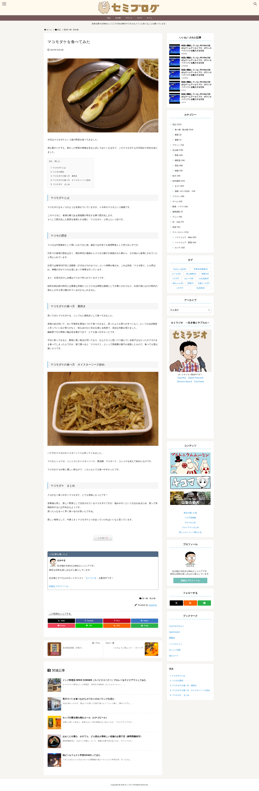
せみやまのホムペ (176, 626)
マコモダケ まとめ (60, 184)
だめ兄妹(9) (204, 278)
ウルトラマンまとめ (190, 527)
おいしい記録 (174, 650)
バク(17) (175, 278)
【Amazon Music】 (184, 381)
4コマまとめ (190, 522)
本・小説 (178, 222)
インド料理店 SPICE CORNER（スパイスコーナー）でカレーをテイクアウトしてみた (104, 680)
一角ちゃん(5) (177, 283)
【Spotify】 (182, 378)
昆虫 (179, 165)
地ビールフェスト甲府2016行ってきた (81, 755)
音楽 (176, 227)
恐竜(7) (190, 283)
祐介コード (174, 656)
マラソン (128, 18)
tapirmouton (174, 632)
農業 (178, 135)
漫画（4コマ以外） (185, 191)
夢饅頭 (172, 638)
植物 (179, 170)
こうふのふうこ (175, 644)
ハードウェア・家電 (185, 242)
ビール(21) (176, 274)
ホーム (49, 29)
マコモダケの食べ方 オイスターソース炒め (71, 180)
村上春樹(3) (191, 274)
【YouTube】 (199, 381)
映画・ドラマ (180, 206)
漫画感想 (177, 211)
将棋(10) (205, 274)
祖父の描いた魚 (190, 513)
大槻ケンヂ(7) (203, 283)
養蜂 (178, 140)
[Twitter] (176, 603)
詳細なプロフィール (58, 586)
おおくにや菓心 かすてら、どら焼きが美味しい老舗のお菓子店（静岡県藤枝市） (102, 736)
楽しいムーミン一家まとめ (190, 532)
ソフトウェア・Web (185, 237)
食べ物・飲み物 (72, 29)
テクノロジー (180, 232)
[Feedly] (204, 603)
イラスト (178, 196)
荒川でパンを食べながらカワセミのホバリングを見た (88, 698)
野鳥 (179, 155)
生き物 (118, 18)
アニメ (177, 217)
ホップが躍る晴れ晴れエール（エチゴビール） (85, 717)
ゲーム (149, 18)
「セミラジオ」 (91, 578)
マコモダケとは (58, 167)
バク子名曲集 (190, 517)
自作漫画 (178, 181)
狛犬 (176, 176)
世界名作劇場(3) (201, 269)
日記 (108, 18)
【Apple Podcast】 (195, 378)
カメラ (180, 247)
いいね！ (103, 538)
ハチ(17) (179, 288)
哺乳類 (180, 160)
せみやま (153, 605)
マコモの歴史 (57, 172)
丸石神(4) (201, 288)
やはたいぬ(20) (179, 269)
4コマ (139, 18)
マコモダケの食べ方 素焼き (64, 176)
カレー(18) (188, 278)
